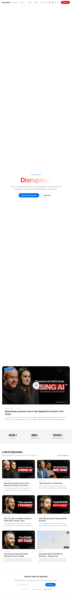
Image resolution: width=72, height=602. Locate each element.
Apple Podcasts (47, 589)
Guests (22, 2)
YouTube (34, 589)
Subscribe (65, 2)
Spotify (40, 589)
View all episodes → (63, 455)
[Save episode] (33, 462)
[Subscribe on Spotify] (53, 2)
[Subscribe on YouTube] (50, 2)
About (36, 2)
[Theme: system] (58, 2)
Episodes (14, 2)
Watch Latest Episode (28, 195)
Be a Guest (44, 2)
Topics (29, 2)
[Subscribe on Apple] (55, 2)
